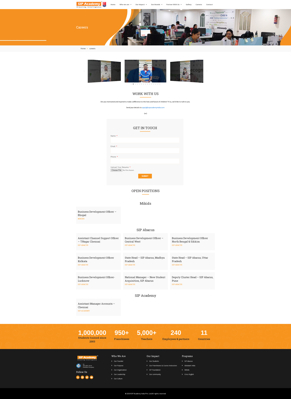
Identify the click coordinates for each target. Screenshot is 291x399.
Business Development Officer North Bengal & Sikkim (190, 239)
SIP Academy (84, 311)
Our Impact (140, 4)
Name (113, 136)
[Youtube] (91, 377)
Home (113, 4)
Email (113, 146)
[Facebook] (82, 377)
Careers (199, 4)
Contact (209, 4)
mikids (81, 219)
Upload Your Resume (120, 167)
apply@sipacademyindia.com (153, 107)
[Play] (104, 71)
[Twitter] (87, 377)
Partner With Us (172, 4)
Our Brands (155, 4)
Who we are (124, 4)
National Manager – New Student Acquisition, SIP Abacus (145, 279)
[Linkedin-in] (78, 377)
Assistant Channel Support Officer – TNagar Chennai (98, 239)
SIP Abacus (83, 245)
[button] (84, 71)
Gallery (189, 4)
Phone (114, 157)
